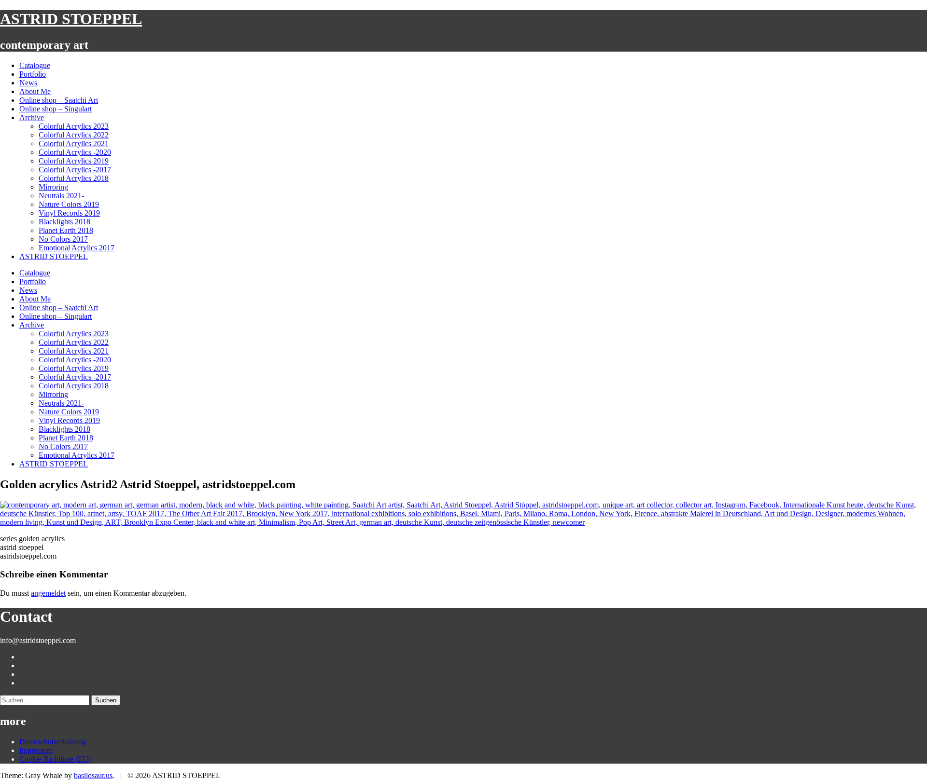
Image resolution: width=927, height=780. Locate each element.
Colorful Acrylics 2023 (74, 126)
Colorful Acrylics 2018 (74, 178)
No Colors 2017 (63, 239)
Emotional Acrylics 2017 (76, 248)
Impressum (36, 750)
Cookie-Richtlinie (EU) (55, 759)
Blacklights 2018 (64, 222)
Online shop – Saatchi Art (58, 100)
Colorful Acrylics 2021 (74, 143)
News (28, 83)
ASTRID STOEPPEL (71, 18)
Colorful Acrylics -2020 (75, 152)
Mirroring (53, 187)
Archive (31, 117)
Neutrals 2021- (61, 196)
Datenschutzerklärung (52, 742)
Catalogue (34, 65)
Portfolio (32, 74)
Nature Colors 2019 (69, 204)
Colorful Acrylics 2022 (74, 135)
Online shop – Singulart (55, 109)
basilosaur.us (93, 775)
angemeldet (48, 593)
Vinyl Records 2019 (69, 213)
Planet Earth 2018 (66, 230)
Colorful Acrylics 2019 (74, 161)
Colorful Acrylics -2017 (75, 169)
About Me (35, 91)
